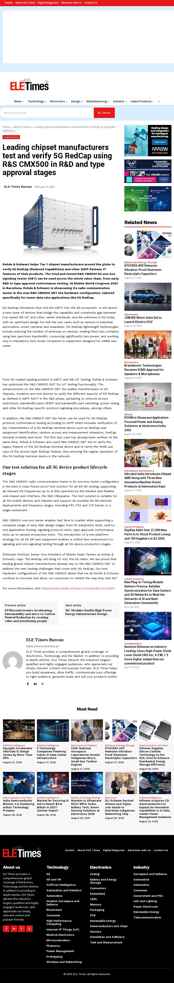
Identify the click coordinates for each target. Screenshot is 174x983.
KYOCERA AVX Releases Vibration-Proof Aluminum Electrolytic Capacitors (142, 270)
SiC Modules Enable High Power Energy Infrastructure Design (88, 612)
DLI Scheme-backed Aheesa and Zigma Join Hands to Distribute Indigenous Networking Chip (120, 807)
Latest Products (22, 127)
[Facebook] (27, 683)
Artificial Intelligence (14, 745)
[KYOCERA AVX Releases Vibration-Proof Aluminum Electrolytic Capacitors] (147, 245)
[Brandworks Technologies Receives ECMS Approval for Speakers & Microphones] (147, 345)
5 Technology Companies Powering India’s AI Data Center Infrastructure (52, 753)
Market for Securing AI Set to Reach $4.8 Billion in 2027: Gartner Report (53, 805)
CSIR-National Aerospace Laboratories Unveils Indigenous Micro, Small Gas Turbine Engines (85, 756)
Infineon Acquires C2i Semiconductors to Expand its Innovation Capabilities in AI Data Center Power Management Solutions (155, 809)
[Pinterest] (21, 928)
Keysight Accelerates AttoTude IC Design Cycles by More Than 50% (17, 753)
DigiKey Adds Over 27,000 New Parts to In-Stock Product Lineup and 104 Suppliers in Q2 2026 (147, 534)
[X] (42, 683)
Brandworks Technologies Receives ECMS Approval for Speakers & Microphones (144, 369)
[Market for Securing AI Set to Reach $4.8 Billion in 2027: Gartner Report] (53, 783)
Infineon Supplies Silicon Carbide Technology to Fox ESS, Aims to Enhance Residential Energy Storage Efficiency (154, 756)
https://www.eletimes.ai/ (42, 646)
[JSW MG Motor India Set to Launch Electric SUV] (147, 297)
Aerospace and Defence (84, 745)
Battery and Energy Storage (140, 262)
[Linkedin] (35, 683)
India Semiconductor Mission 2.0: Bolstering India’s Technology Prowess (18, 805)
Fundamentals (132, 643)
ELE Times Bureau (18, 186)
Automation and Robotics (139, 471)
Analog (128, 414)
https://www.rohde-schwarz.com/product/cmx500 (78, 588)
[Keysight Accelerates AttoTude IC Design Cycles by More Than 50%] (19, 730)
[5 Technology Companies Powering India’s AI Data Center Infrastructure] (53, 730)
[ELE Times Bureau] (13, 661)
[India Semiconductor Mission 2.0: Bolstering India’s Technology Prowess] (19, 783)
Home (6, 127)
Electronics (131, 362)
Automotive (131, 314)
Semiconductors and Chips (153, 745)
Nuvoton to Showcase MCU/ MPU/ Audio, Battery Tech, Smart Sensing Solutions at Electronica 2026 (86, 807)
